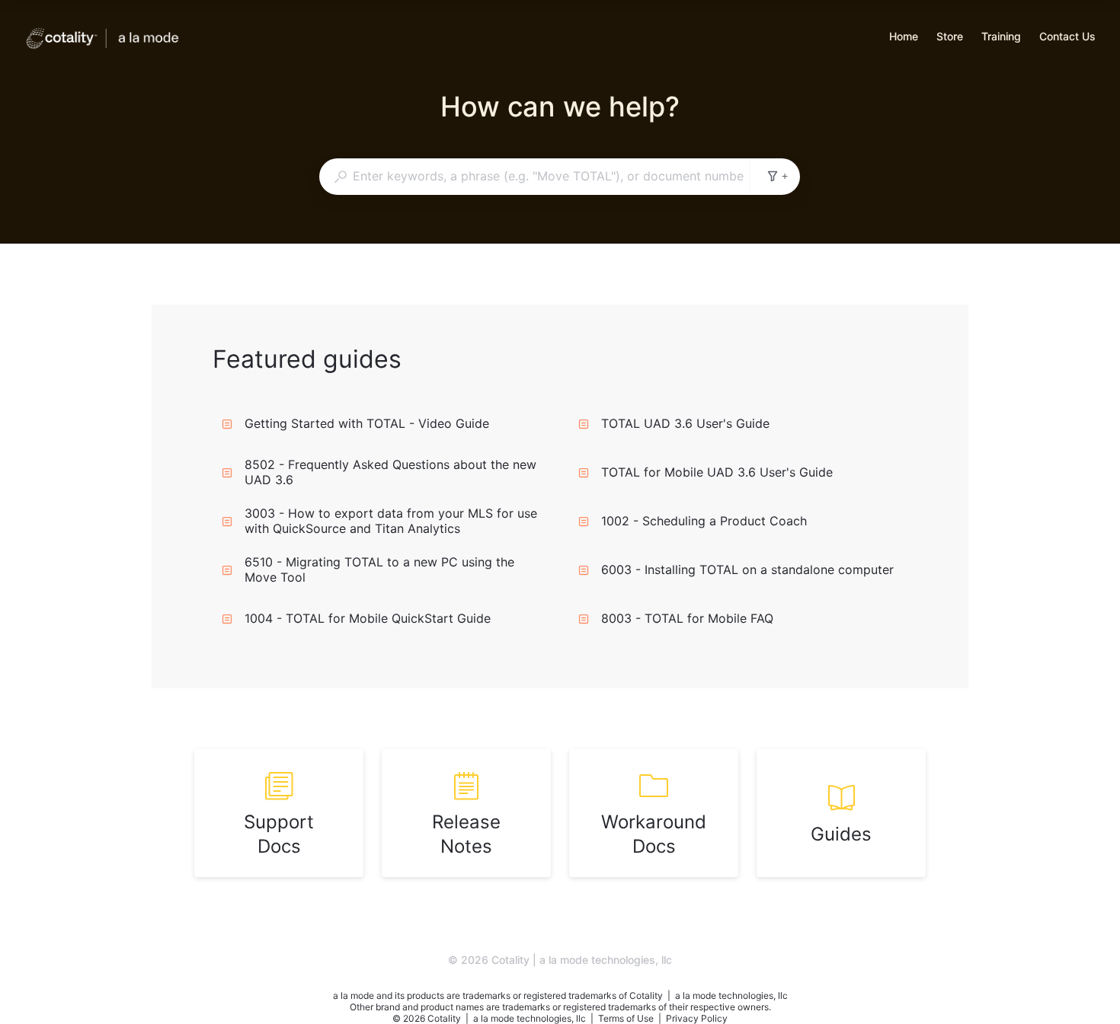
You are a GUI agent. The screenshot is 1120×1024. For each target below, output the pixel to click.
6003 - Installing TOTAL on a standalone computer (747, 569)
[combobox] (534, 175)
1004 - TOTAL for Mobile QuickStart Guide (368, 618)
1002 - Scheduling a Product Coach (704, 520)
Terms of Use (627, 1018)
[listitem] (278, 813)
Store (949, 38)
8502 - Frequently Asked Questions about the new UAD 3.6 (390, 472)
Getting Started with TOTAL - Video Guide (367, 423)
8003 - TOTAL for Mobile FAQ (687, 618)
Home (903, 38)
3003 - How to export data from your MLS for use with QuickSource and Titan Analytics (391, 521)
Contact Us (1067, 38)
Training (1001, 38)
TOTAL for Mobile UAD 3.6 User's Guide (717, 472)
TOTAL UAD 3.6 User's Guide (685, 423)
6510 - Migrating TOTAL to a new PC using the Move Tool (379, 569)
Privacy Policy (697, 1018)
